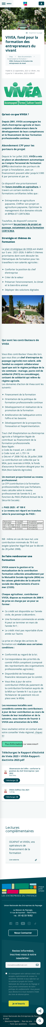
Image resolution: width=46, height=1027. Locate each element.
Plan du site (27, 1021)
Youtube (23, 922)
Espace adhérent (42, 3)
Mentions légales (12, 1021)
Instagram (29, 922)
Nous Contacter (23, 932)
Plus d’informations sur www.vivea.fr (14, 744)
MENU (9, 3)
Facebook (10, 922)
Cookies (32, 1024)
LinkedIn (16, 922)
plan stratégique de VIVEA (18, 249)
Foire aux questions (18, 1024)
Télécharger (11, 780)
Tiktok (35, 922)
